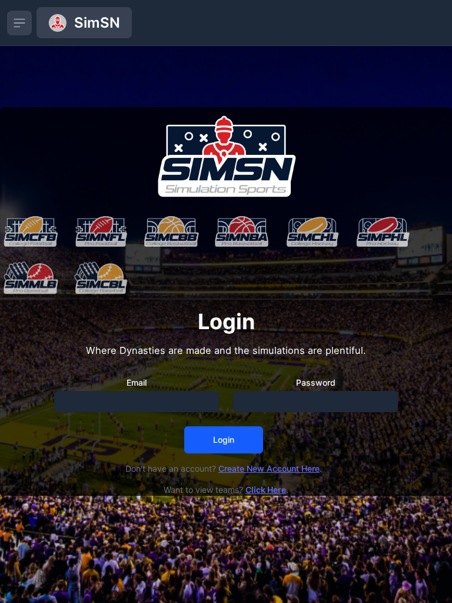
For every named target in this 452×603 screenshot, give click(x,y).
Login (223, 440)
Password (315, 382)
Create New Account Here (269, 468)
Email (137, 382)
